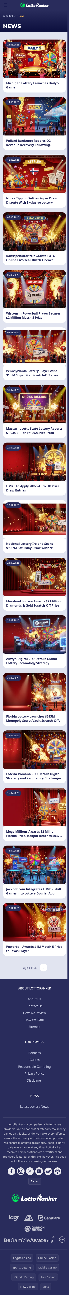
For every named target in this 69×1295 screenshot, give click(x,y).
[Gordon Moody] (34, 1229)
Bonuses (34, 1053)
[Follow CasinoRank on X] (30, 1171)
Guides (35, 1060)
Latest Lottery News (34, 1106)
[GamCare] (49, 1218)
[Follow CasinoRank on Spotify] (48, 1171)
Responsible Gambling (34, 1067)
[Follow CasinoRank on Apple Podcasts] (57, 1171)
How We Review (34, 1013)
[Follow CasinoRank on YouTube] (39, 1171)
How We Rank (35, 1020)
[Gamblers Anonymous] (29, 1218)
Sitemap (34, 1027)
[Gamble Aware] (29, 1239)
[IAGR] (14, 1218)
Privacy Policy (34, 1073)
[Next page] (43, 967)
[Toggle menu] (5, 5)
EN (32, 1181)
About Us (34, 999)
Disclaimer (34, 1080)
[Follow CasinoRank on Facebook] (11, 1171)
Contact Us (35, 1006)
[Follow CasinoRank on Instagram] (21, 1171)
